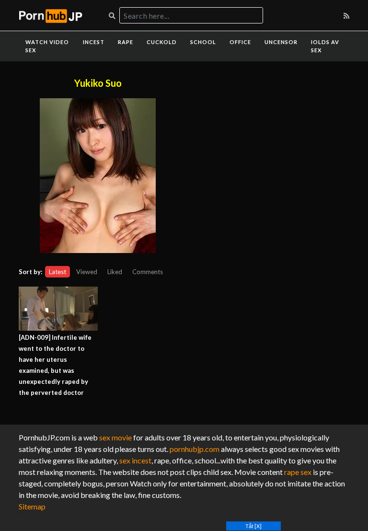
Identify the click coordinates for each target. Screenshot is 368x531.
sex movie (115, 437)
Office (240, 42)
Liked (114, 272)
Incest (93, 42)
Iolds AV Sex (325, 46)
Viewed (86, 272)
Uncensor (281, 42)
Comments (147, 272)
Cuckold (162, 42)
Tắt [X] (253, 526)
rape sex (297, 471)
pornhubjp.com (194, 448)
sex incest (135, 460)
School (203, 42)
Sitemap (32, 506)
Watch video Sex (47, 46)
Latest (57, 272)
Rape (125, 42)
